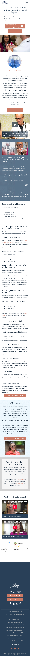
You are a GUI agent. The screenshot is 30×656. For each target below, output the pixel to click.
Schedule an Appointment (15, 438)
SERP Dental (12, 654)
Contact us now (15, 110)
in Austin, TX (15, 611)
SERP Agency (22, 654)
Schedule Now (15, 31)
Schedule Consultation (15, 395)
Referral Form (15, 599)
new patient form (15, 595)
